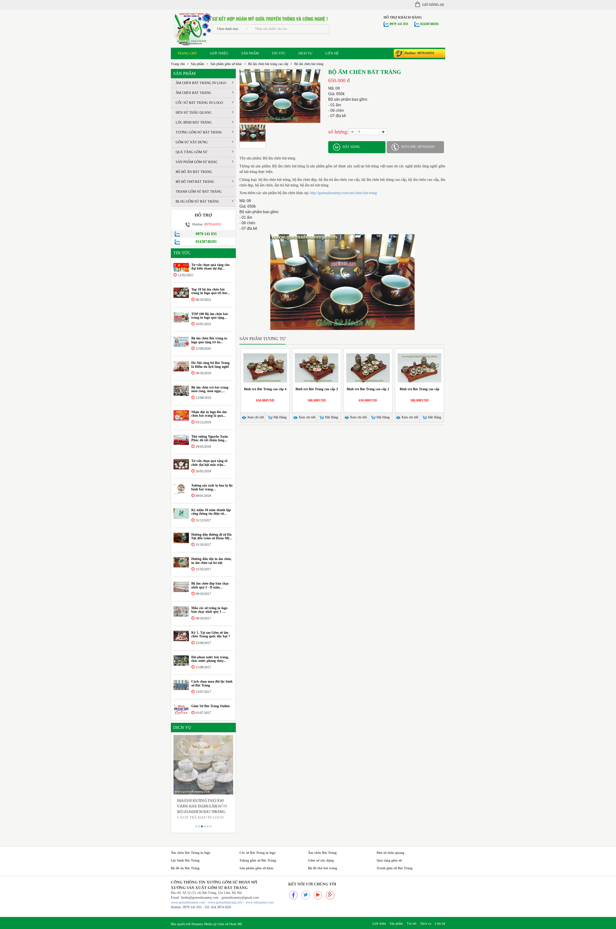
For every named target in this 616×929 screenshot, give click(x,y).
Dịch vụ (305, 53)
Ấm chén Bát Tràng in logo (201, 83)
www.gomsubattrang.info (226, 902)
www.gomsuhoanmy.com (188, 902)
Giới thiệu (219, 53)
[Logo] (191, 28)
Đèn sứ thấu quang (194, 112)
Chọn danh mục (227, 29)
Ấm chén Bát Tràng (193, 93)
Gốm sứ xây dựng (192, 142)
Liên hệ (332, 53)
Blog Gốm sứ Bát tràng (197, 201)
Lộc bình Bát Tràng (194, 122)
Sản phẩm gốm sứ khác (226, 64)
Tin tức (278, 53)
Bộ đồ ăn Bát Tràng (194, 172)
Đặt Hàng (280, 417)
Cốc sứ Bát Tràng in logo (199, 103)
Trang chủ (187, 53)
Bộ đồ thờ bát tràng (195, 182)
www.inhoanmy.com (260, 902)
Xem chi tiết (255, 417)
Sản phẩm (250, 53)
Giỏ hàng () (433, 5)
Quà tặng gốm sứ (191, 152)
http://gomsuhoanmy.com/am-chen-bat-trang (343, 193)
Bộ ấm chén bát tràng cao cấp (268, 64)
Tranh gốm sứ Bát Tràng (199, 191)
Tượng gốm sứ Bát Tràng (199, 132)
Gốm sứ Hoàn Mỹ (230, 924)
